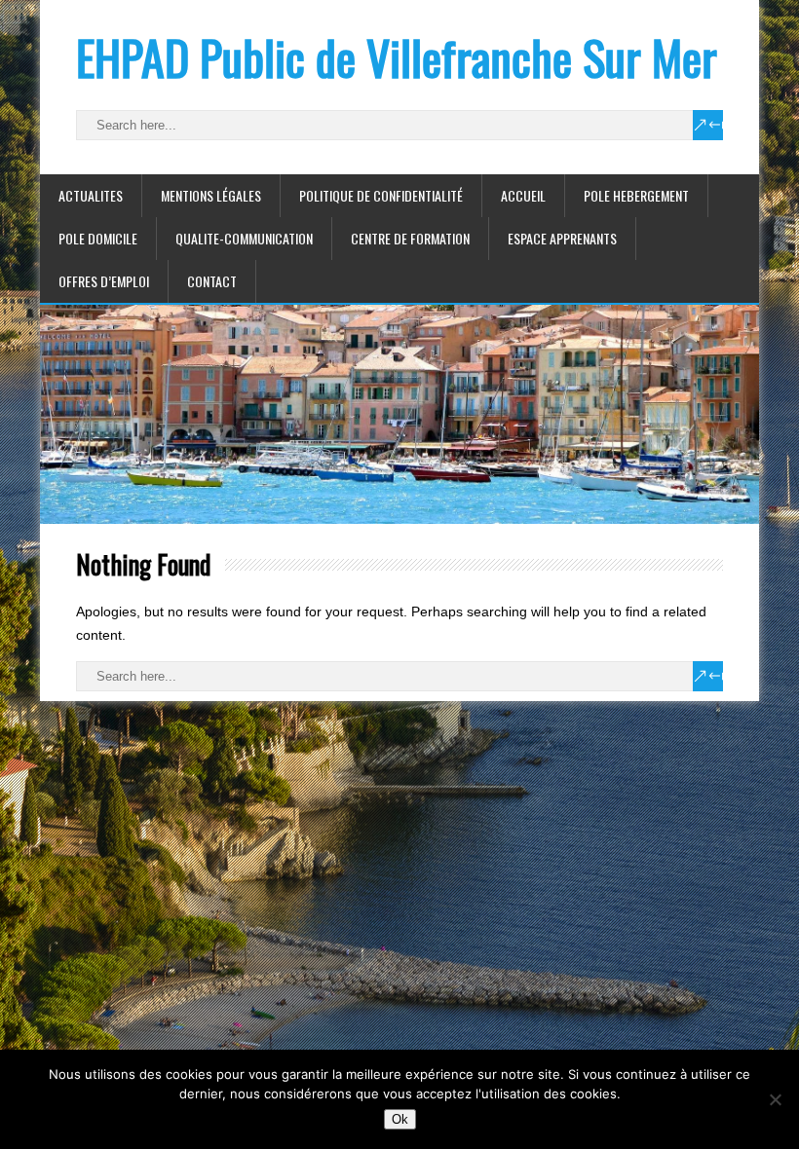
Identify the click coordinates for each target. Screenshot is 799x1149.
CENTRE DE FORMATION (410, 238)
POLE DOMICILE (97, 238)
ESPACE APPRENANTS (562, 238)
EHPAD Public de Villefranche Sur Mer (396, 57)
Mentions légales (211, 195)
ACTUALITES (90, 195)
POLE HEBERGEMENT (636, 195)
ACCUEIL (523, 195)
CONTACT (212, 281)
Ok (400, 1119)
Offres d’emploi (103, 281)
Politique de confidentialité (381, 195)
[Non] (774, 1099)
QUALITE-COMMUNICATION (244, 238)
